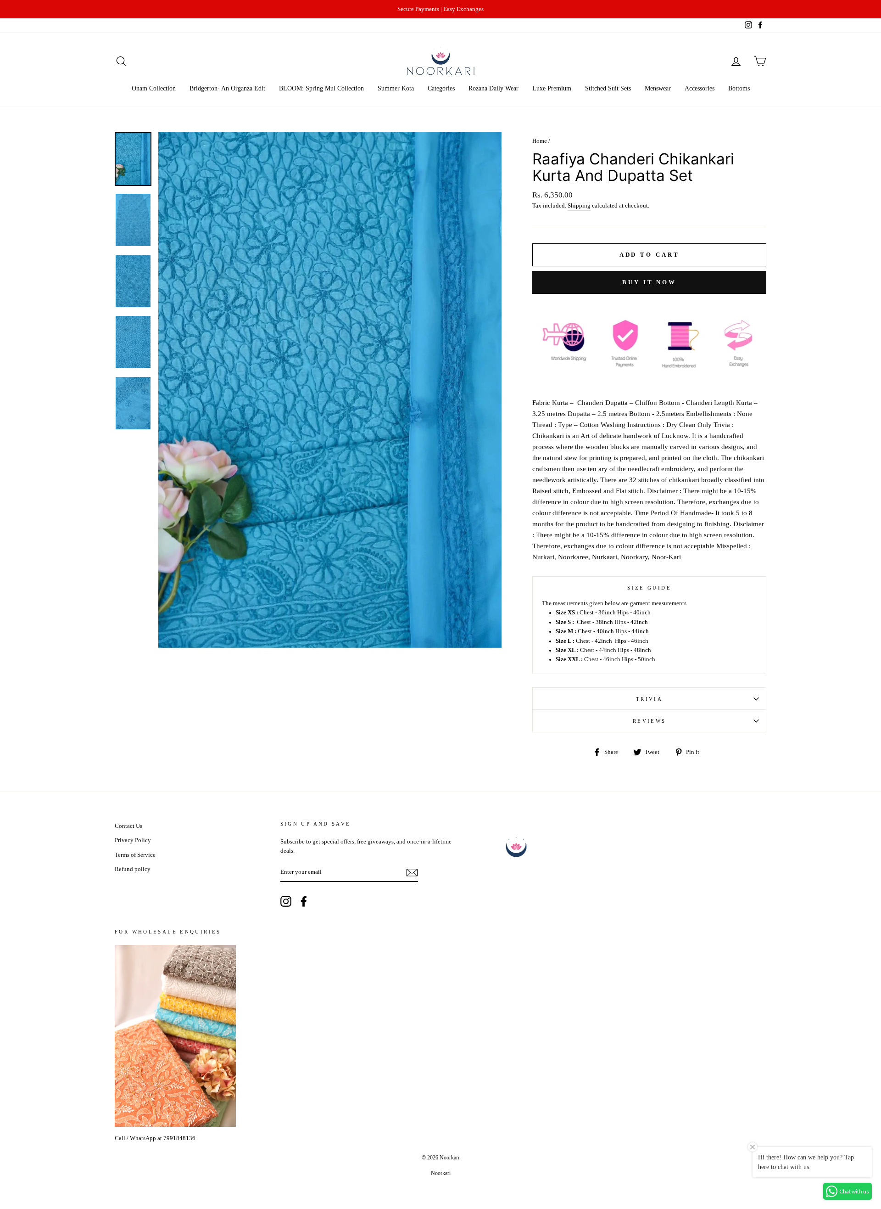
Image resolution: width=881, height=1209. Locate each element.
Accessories (699, 88)
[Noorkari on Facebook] (303, 901)
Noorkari (441, 1173)
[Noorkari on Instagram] (285, 901)
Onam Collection (154, 88)
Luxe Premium (551, 88)
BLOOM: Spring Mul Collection (321, 88)
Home (539, 141)
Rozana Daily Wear (493, 88)
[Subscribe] (412, 872)
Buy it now (649, 282)
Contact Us (128, 826)
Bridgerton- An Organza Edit (227, 88)
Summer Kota (396, 88)
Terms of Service (135, 855)
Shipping (579, 205)
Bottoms (739, 88)
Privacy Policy (133, 840)
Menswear (658, 88)
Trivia (649, 699)
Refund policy (133, 869)
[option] (440, 9)
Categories (441, 88)
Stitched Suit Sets (608, 88)
